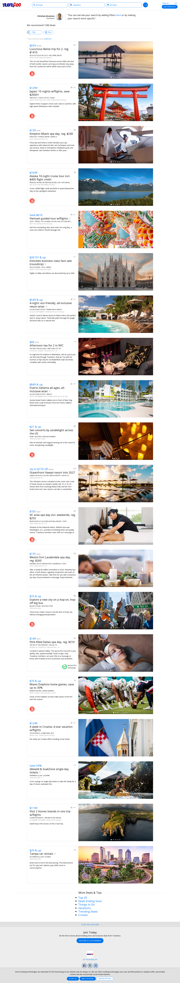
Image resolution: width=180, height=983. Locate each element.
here (118, 15)
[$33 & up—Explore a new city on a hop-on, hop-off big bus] (115, 610)
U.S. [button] (176, 3)
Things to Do (86, 904)
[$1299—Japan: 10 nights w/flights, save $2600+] (115, 102)
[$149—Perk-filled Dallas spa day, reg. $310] (115, 653)
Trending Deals (88, 911)
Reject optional (88, 979)
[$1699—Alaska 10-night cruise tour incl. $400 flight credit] (115, 187)
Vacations (84, 908)
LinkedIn (95, 965)
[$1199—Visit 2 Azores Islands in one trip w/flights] (115, 822)
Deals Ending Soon (90, 901)
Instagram (90, 965)
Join (170, 7)
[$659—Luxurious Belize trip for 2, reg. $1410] (115, 60)
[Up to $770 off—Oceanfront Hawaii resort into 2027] (115, 483)
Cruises (83, 915)
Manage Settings (104, 979)
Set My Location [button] (91, 924)
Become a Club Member (90, 940)
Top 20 (82, 897)
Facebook (84, 965)
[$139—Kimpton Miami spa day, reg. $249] (115, 144)
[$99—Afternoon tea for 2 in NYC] (115, 356)
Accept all (73, 979)
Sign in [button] (165, 3)
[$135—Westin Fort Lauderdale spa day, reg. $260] (115, 568)
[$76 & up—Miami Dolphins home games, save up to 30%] (115, 695)
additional (47, 39)
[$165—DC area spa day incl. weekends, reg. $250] (115, 526)
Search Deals (145, 4)
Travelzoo (11, 5)
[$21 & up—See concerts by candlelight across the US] (115, 441)
